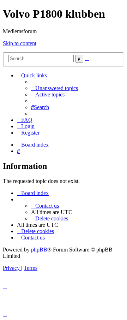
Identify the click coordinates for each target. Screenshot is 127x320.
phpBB (39, 250)
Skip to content (19, 43)
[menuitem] (54, 88)
